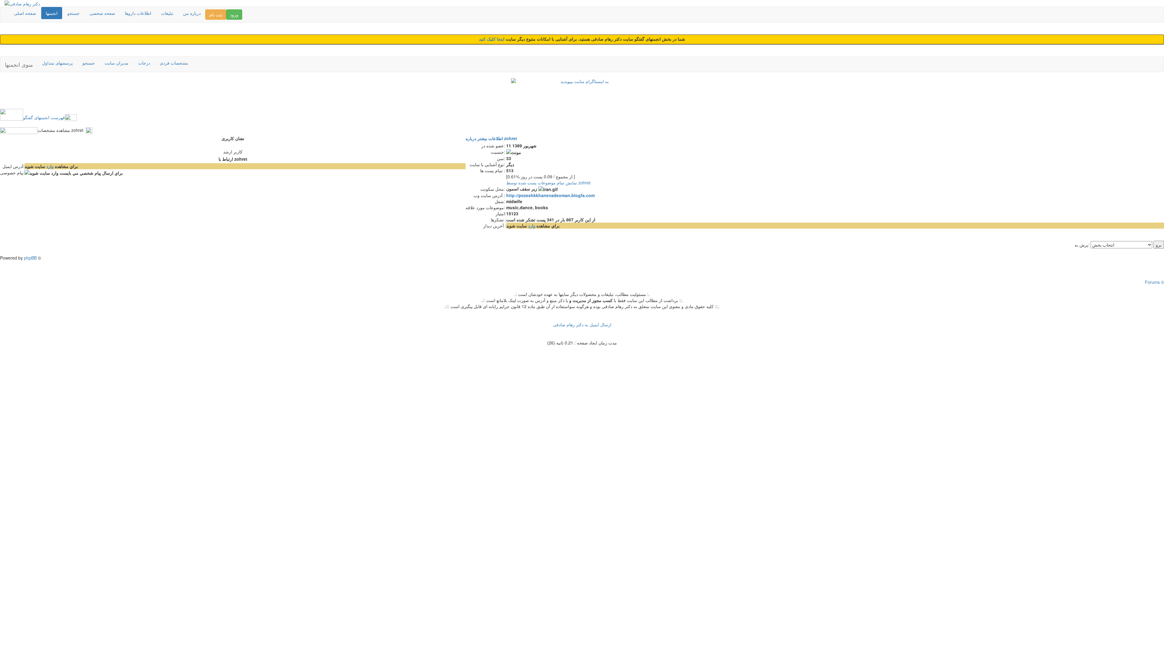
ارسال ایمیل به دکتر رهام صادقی (582, 324)
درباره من (192, 13)
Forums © (1154, 282)
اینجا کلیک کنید (492, 39)
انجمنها (52, 13)
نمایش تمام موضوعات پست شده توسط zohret (548, 183)
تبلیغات (167, 13)
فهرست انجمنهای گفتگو (44, 117)
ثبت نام (215, 15)
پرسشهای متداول (57, 63)
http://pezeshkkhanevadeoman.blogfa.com (550, 195)
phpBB (30, 258)
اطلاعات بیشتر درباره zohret (491, 138)
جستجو (73, 13)
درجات (144, 63)
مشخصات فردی (174, 63)
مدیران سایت (117, 63)
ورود (234, 15)
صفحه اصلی (25, 13)
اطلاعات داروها (138, 13)
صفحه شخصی (102, 13)
